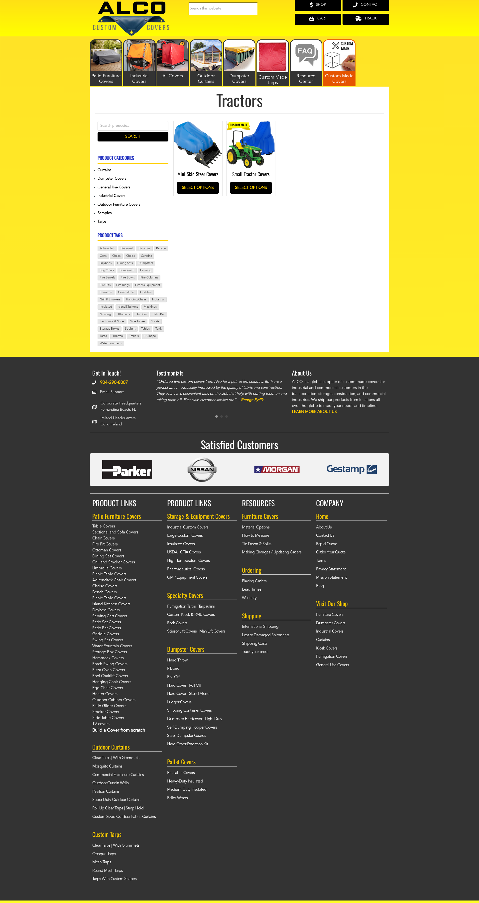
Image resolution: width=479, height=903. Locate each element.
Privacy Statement (331, 569)
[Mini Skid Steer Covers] (198, 125)
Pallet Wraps (177, 798)
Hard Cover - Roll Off (184, 686)
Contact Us (325, 536)
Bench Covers (104, 592)
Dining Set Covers (108, 556)
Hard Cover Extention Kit (187, 744)
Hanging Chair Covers (111, 682)
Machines (150, 306)
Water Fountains (111, 343)
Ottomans (123, 314)
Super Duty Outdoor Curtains (116, 800)
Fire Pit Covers (105, 544)
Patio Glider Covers (109, 706)
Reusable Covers (181, 773)
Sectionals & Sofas (112, 321)
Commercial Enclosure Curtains (118, 775)
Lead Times (251, 590)
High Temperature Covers (188, 561)
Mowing (105, 314)
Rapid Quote (326, 544)
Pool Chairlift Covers (110, 676)
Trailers (134, 336)
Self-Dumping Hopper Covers (192, 728)
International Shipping (260, 627)
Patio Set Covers (106, 622)
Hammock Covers (108, 658)
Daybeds (106, 263)
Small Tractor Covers (250, 174)
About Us (324, 527)
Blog (320, 586)
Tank (158, 328)
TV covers (101, 724)
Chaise (130, 256)
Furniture (106, 292)
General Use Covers (114, 187)
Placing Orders (254, 581)
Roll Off (173, 677)
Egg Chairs (107, 270)
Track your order (255, 652)
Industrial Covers (111, 196)
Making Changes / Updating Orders (271, 552)
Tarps (102, 222)
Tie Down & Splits (256, 544)
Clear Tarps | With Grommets (115, 758)
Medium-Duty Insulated (187, 790)
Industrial (158, 299)
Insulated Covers (181, 544)
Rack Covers (177, 623)
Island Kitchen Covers (111, 604)
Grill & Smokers (110, 299)
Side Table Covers (108, 718)
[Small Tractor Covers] (251, 125)
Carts (103, 256)
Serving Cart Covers (109, 616)
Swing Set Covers (107, 640)
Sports (155, 321)
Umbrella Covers (107, 568)
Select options (198, 188)
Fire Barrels (107, 277)
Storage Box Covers (109, 652)
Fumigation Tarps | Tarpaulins (191, 607)
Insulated (106, 306)
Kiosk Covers (326, 648)
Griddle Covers (105, 634)
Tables (145, 328)
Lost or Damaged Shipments (265, 635)
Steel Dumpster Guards (186, 736)
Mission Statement (331, 578)
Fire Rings (122, 285)
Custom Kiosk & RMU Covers (191, 615)
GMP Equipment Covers (187, 578)
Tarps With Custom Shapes (114, 879)
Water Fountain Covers (112, 646)
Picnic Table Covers (109, 574)
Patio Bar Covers (106, 628)
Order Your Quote (331, 552)
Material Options (255, 527)
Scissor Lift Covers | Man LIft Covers (196, 632)
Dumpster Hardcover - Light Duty (194, 719)
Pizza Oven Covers (108, 670)
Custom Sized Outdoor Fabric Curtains (124, 817)
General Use (126, 292)
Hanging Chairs (136, 299)
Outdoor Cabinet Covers (113, 700)
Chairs (116, 256)
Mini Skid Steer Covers (197, 174)
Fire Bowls (128, 277)
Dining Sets (125, 263)
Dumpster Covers (112, 179)
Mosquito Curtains (107, 767)
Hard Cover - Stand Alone (188, 694)
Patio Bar (159, 314)
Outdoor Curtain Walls (110, 783)
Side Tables (137, 321)
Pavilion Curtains (106, 792)
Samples (105, 213)
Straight (130, 328)
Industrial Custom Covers (187, 527)
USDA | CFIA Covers (184, 552)
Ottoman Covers (106, 550)
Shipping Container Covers (189, 711)
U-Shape (150, 336)
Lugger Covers (179, 702)
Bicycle (161, 248)
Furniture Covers (329, 615)
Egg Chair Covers (107, 688)
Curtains (104, 170)
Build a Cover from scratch (118, 730)
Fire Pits (105, 285)
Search (132, 137)
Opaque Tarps (104, 854)
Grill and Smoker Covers (113, 562)
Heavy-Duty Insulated (185, 781)
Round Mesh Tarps (107, 871)
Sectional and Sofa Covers (115, 532)
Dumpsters (145, 263)
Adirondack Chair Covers (114, 580)
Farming (145, 270)
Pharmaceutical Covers (186, 569)
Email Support (112, 392)
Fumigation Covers (332, 657)
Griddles (145, 292)
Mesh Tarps (101, 862)
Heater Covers (105, 694)
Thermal (118, 336)
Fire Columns (149, 277)
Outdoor (141, 314)
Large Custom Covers (185, 536)
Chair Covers (103, 538)
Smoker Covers (105, 712)
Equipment (127, 270)
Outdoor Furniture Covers (119, 205)
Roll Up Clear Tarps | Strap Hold (117, 808)
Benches (144, 248)
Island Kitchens (128, 306)
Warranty (249, 598)
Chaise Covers (105, 586)
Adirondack (107, 248)
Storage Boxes (109, 328)
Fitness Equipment (147, 285)
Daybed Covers (106, 610)
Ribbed (173, 669)
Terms (321, 561)
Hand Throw (177, 660)
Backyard (127, 248)
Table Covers (103, 526)
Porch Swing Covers (109, 664)
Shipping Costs (254, 644)
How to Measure (255, 536)
